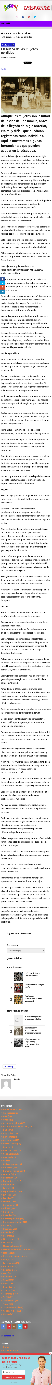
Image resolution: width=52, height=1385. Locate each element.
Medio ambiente (11, 1245)
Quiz (5, 1273)
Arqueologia (9, 1112)
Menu (4, 23)
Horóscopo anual (11, 1218)
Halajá (6, 1211)
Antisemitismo (10, 1109)
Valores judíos (10, 1310)
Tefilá (6, 1297)
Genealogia (9, 1066)
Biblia (6, 1129)
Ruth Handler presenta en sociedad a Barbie (33, 1017)
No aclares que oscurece (15, 1256)
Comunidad (8, 1157)
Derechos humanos (12, 1170)
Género (5, 44)
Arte (5, 1116)
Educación (8, 1177)
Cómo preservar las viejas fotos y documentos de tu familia (32, 1043)
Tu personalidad (11, 1307)
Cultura (6, 1160)
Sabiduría (7, 1276)
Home (6, 1346)
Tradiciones (9, 1300)
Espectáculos (9, 1191)
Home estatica (10, 1350)
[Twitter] (20, 1326)
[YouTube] (25, 1326)
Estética (7, 1194)
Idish (5, 1225)
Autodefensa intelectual (15, 1126)
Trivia (5, 1303)
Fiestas (6, 1201)
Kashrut (7, 1235)
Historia (7, 1215)
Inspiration (8, 1228)
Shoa (5, 1283)
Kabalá (6, 1232)
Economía (8, 1174)
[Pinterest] (9, 1326)
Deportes (7, 1167)
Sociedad (7, 1286)
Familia (6, 1198)
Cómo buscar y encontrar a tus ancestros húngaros (33, 1030)
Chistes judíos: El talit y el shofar (34, 985)
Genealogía (12, 57)
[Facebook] (3, 1326)
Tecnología (8, 1293)
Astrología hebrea (12, 1123)
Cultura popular (10, 1164)
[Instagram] (14, 1326)
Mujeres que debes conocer (16, 1249)
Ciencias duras (10, 1150)
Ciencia (6, 1147)
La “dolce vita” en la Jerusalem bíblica (32, 974)
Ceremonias (9, 1140)
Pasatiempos (9, 1263)
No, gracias (14, 1382)
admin (17, 1079)
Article (6, 1119)
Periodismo (8, 1266)
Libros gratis (9, 1239)
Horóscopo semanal (13, 1222)
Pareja (6, 1259)
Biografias (8, 1133)
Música (6, 1252)
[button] (18, 1360)
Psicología (8, 1269)
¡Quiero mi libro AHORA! (13, 1377)
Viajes (6, 1314)
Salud (6, 1280)
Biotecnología (10, 1136)
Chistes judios (10, 1143)
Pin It (3, 69)
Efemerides (8, 1181)
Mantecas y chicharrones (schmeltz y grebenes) (34, 998)
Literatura (8, 1242)
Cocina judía (9, 1153)
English (6, 1187)
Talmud (6, 1290)
